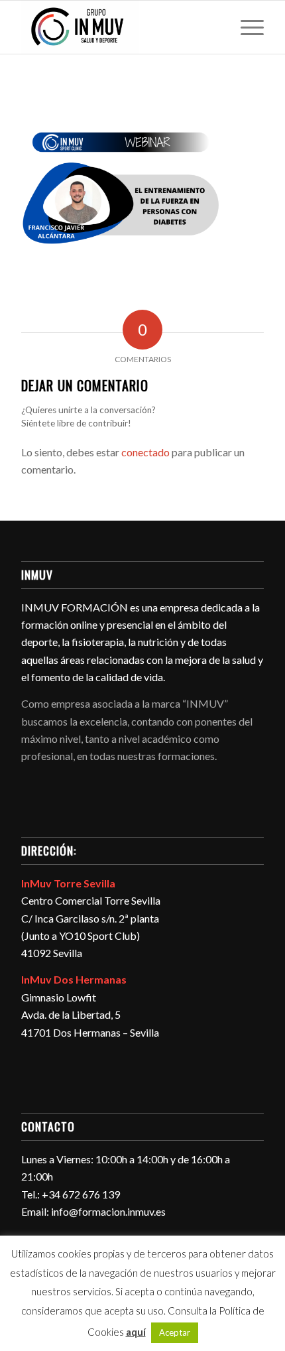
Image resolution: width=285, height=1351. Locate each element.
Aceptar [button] (174, 1332)
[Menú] (245, 27)
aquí (136, 1332)
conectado (145, 452)
